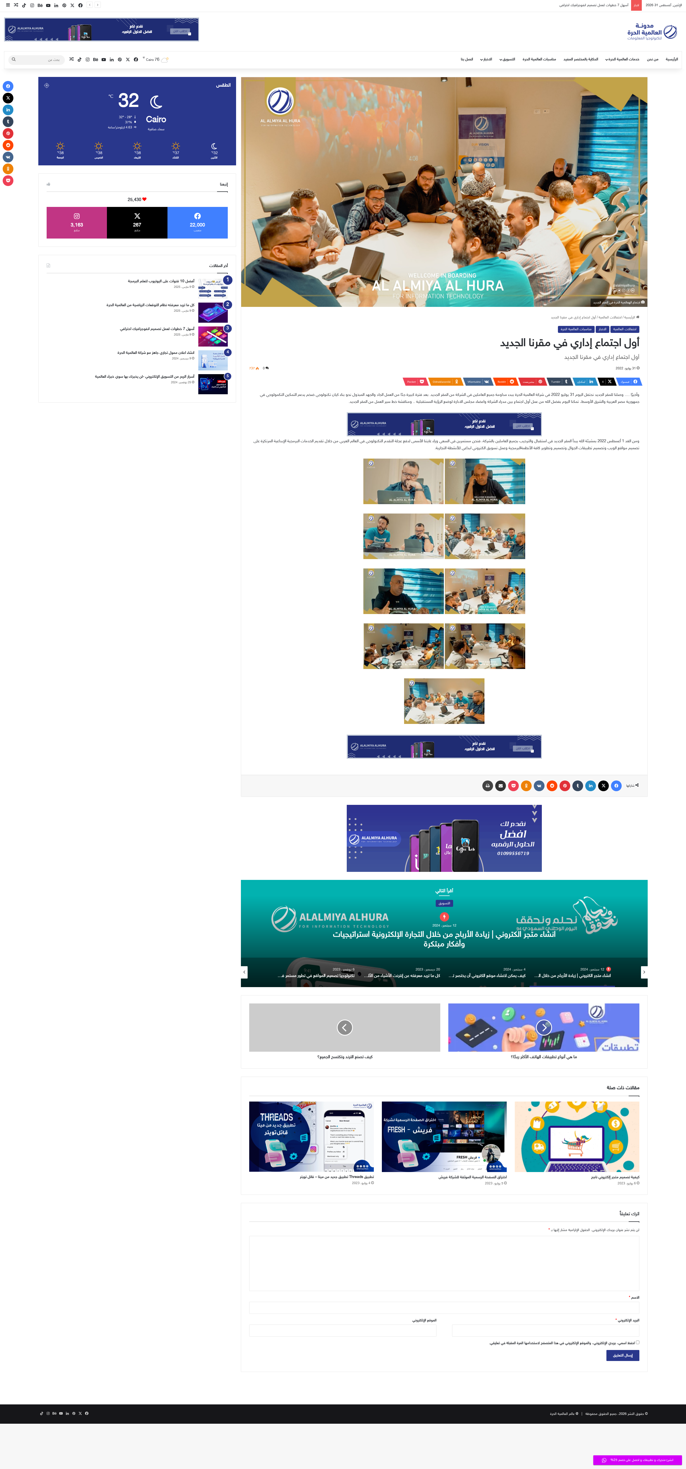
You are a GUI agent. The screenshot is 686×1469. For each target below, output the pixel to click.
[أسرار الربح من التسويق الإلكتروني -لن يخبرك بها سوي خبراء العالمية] (213, 384)
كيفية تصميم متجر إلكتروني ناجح (615, 1177)
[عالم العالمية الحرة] (652, 31)
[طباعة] (487, 785)
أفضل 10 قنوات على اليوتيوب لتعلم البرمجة (161, 281)
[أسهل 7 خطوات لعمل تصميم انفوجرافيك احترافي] (213, 336)
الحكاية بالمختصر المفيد (581, 59)
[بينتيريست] (565, 785)
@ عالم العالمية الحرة (564, 1414)
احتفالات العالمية (610, 317)
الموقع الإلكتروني (424, 1320)
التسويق (509, 59)
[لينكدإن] (590, 785)
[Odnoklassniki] (526, 785)
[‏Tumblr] (577, 785)
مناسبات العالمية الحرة (539, 59)
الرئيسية (672, 59)
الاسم (634, 1298)
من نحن (652, 59)
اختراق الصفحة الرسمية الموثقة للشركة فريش (473, 1177)
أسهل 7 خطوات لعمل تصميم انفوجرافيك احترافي (157, 329)
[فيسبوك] (616, 785)
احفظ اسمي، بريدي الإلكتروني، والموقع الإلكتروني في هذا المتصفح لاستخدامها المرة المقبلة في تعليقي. (562, 1343)
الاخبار (487, 59)
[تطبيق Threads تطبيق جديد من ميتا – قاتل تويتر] (311, 1137)
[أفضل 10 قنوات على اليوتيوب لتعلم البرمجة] (213, 289)
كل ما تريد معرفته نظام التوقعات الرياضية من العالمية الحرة (150, 305)
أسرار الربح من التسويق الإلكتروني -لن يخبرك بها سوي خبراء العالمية (144, 376)
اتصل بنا (467, 59)
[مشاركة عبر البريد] (500, 785)
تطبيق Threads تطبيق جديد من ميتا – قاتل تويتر (337, 1177)
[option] (444, 933)
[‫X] (603, 785)
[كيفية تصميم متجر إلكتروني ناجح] (577, 1137)
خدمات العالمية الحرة (624, 59)
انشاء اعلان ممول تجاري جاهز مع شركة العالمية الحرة (592, 5)
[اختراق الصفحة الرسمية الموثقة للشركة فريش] (444, 1137)
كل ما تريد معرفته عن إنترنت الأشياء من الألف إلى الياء (444, 934)
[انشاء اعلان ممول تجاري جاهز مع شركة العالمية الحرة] (213, 360)
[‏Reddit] (552, 785)
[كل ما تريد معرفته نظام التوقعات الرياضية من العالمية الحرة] (213, 313)
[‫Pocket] (513, 785)
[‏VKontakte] (539, 785)
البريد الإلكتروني (627, 1320)
